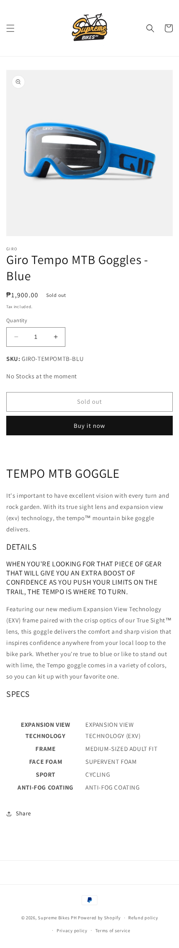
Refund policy (143, 918)
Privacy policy (72, 930)
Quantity (16, 320)
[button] (10, 28)
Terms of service (112, 930)
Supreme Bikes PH (57, 918)
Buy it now (89, 426)
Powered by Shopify (99, 918)
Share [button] (23, 813)
